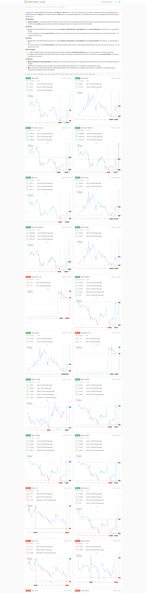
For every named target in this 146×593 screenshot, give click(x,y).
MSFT (82, 277)
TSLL (33, 488)
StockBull (29, 12)
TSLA (82, 591)
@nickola (30, 16)
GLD (82, 78)
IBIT (33, 78)
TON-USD (35, 277)
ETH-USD (34, 128)
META (82, 541)
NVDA (33, 379)
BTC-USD (84, 128)
